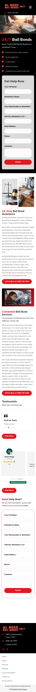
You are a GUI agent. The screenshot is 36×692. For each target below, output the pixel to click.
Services (5, 664)
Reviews (5, 668)
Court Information (8, 672)
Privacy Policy (7, 681)
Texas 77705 (14, 636)
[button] (17, 281)
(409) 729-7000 (11, 641)
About (4, 660)
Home (4, 656)
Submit (18, 162)
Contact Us (6, 676)
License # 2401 (11, 644)
